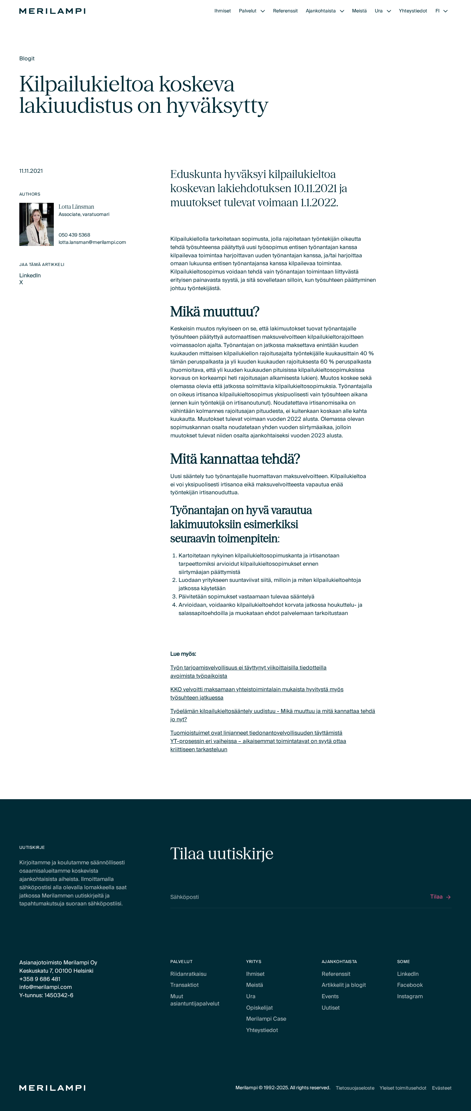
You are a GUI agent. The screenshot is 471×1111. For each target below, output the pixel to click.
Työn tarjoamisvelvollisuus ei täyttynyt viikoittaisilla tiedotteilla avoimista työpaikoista (248, 672)
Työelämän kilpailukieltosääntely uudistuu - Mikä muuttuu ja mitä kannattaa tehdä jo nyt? (272, 715)
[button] (252, 11)
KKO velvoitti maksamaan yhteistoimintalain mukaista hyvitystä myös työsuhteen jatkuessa (256, 694)
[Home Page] (52, 11)
